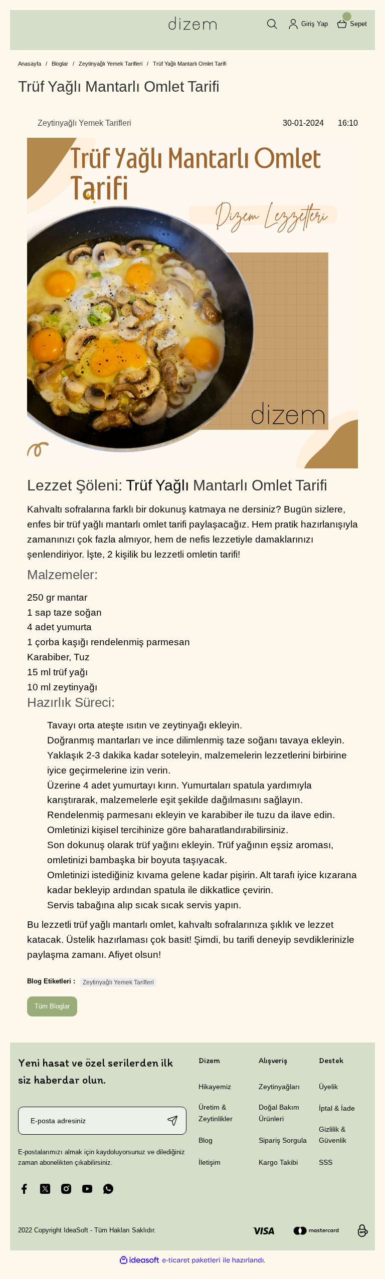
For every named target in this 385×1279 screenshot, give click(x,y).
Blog (206, 1140)
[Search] (272, 24)
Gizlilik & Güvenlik (332, 1134)
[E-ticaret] (191, 1259)
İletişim (210, 1162)
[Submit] (172, 1121)
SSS (325, 1162)
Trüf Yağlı (157, 485)
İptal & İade (337, 1108)
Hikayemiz (215, 1087)
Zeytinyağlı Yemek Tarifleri (118, 982)
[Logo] (192, 24)
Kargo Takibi (278, 1162)
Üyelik (328, 1087)
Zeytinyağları (279, 1087)
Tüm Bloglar (52, 1006)
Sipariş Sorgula (283, 1140)
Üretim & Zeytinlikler (216, 1112)
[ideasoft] (139, 1259)
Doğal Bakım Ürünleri (279, 1112)
